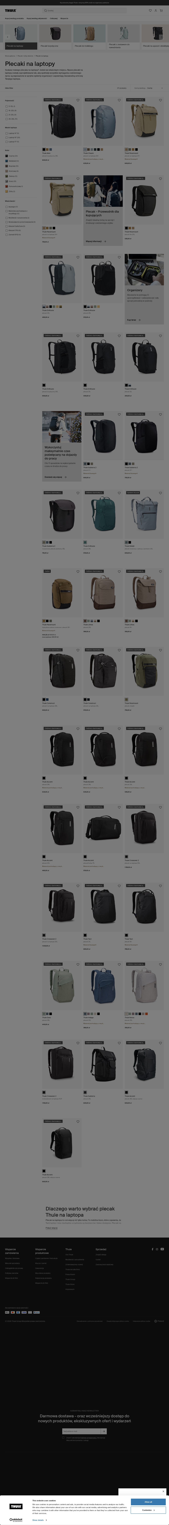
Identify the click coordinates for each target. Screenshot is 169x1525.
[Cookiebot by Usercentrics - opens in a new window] (16, 1520)
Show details (38, 1520)
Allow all (148, 1502)
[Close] (163, 1491)
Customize (147, 1510)
